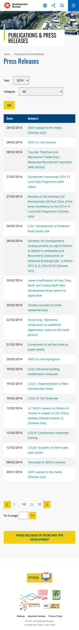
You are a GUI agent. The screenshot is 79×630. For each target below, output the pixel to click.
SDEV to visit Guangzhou (44, 359)
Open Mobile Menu (73, 5)
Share (53, 5)
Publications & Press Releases (29, 54)
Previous (7, 504)
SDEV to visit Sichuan (42, 142)
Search (62, 5)
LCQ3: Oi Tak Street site (43, 398)
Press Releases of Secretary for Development (39, 537)
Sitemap (21, 616)
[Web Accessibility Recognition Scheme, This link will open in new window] (30, 606)
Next (47, 504)
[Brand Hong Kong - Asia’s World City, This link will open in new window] (33, 595)
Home (7, 54)
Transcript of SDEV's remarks (46, 462)
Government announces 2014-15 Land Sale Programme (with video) (49, 181)
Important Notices (37, 616)
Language (45, 5)
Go (9, 105)
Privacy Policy (55, 616)
